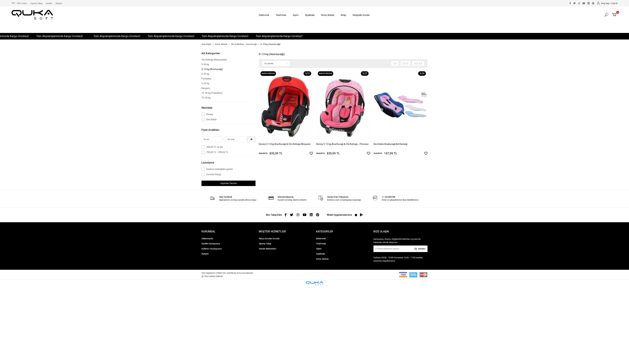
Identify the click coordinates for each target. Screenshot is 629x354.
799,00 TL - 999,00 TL (217, 152)
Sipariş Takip (36, 3)
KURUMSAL (208, 231)
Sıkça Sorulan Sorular (269, 238)
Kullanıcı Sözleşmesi (211, 248)
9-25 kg (205, 83)
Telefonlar (321, 243)
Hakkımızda (207, 238)
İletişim (59, 3)
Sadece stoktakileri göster (219, 169)
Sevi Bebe (211, 119)
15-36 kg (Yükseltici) (211, 93)
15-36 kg (205, 97)
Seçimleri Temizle (228, 183)
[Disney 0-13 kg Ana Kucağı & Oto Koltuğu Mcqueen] (286, 106)
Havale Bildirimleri (267, 248)
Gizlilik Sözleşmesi (210, 243)
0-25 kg (205, 74)
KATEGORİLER (324, 231)
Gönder (421, 248)
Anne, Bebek (322, 259)
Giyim (318, 248)
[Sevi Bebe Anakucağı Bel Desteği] (400, 106)
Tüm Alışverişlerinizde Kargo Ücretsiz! (43, 36)
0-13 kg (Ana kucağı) (212, 69)
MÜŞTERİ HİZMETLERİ (272, 231)
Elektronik (321, 238)
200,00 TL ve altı (214, 147)
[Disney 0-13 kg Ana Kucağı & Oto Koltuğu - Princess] (343, 106)
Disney (209, 114)
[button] (264, 15)
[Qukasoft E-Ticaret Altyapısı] (314, 283)
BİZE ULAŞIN (381, 231)
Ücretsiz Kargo (213, 174)
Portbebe (206, 78)
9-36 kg (205, 64)
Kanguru (205, 88)
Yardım (49, 3)
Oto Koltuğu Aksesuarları (214, 59)
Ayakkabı (320, 254)
